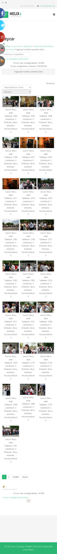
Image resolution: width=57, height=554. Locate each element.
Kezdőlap (6, 46)
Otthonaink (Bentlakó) (43, 46)
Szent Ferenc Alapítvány (22, 46)
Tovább (15, 477)
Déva (11, 49)
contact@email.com (47, 6)
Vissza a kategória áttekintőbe (15, 59)
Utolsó (25, 477)
